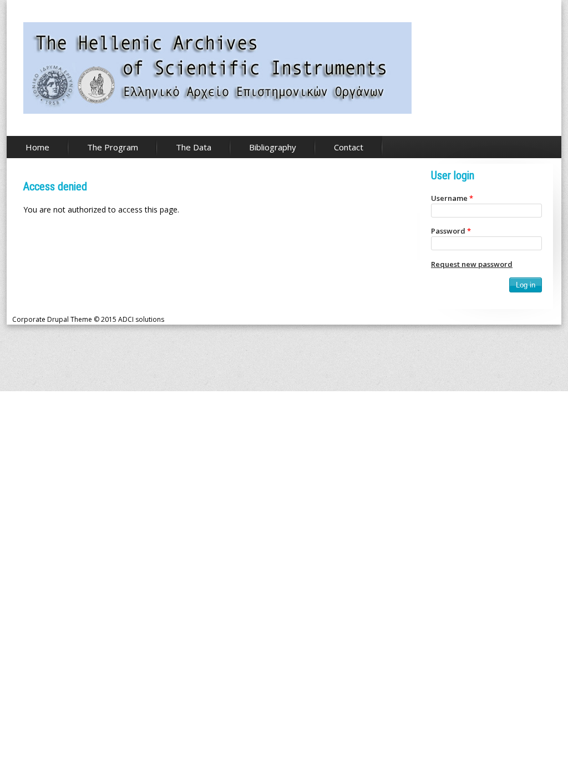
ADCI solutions (141, 319)
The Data (193, 147)
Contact (348, 147)
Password (451, 231)
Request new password (472, 264)
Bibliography (272, 147)
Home (37, 147)
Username (452, 198)
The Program (112, 147)
